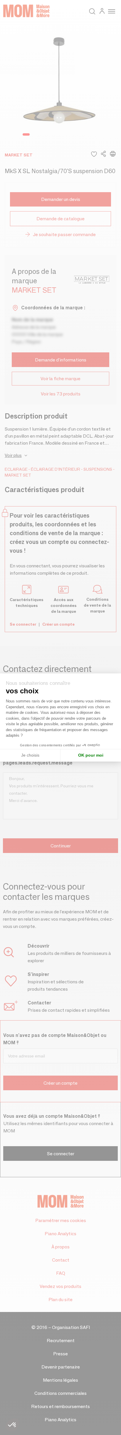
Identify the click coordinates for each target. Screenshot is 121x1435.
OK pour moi (90, 755)
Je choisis (30, 755)
